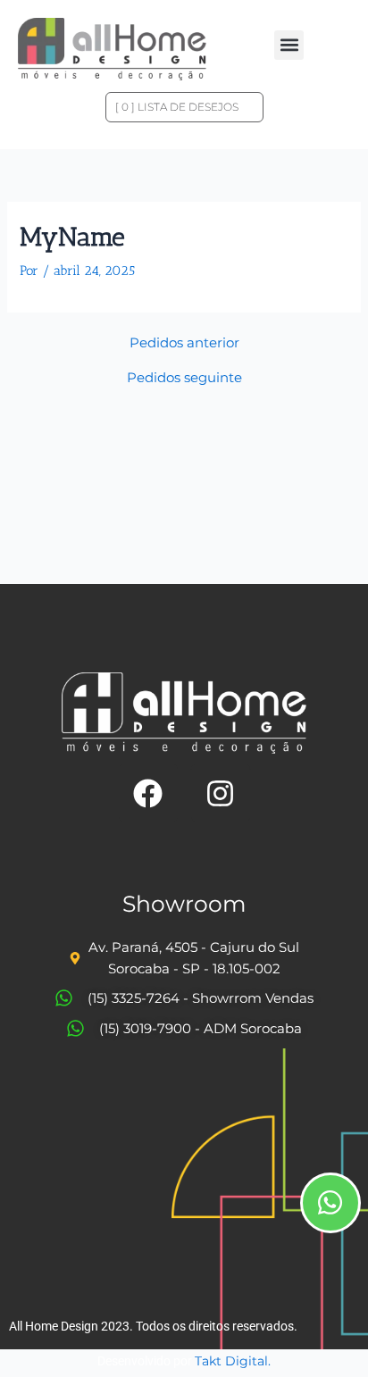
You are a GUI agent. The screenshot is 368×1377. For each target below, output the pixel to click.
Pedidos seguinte (184, 378)
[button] (289, 45)
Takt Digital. (233, 1361)
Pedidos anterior (184, 343)
